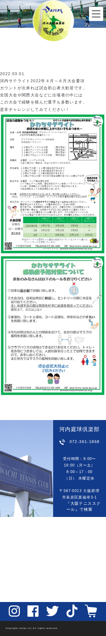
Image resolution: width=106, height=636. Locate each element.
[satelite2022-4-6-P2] (53, 325)
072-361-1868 (85, 441)
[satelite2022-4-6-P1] (53, 183)
